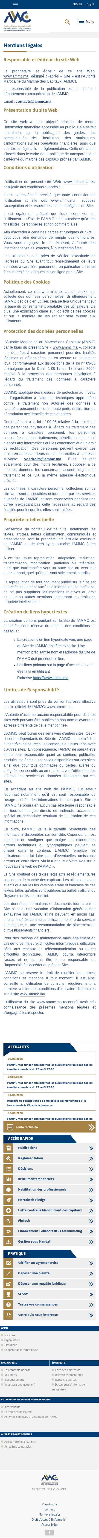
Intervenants (12, 1407)
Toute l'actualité (27, 1127)
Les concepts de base (17, 1370)
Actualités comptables (18, 1446)
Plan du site (49, 1504)
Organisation (12, 1340)
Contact (49, 1509)
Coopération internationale (21, 1350)
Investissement (14, 1380)
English (78, 4)
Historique (10, 1345)
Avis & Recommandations (20, 1442)
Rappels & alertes (66, 1380)
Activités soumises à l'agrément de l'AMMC (30, 1417)
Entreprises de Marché (18, 1412)
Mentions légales (50, 1514)
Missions (9, 1335)
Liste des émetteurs (67, 1370)
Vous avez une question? (19, 1384)
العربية (90, 4)
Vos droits (10, 1375)
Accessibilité (49, 1524)
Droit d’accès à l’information (49, 1519)
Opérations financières (69, 1375)
